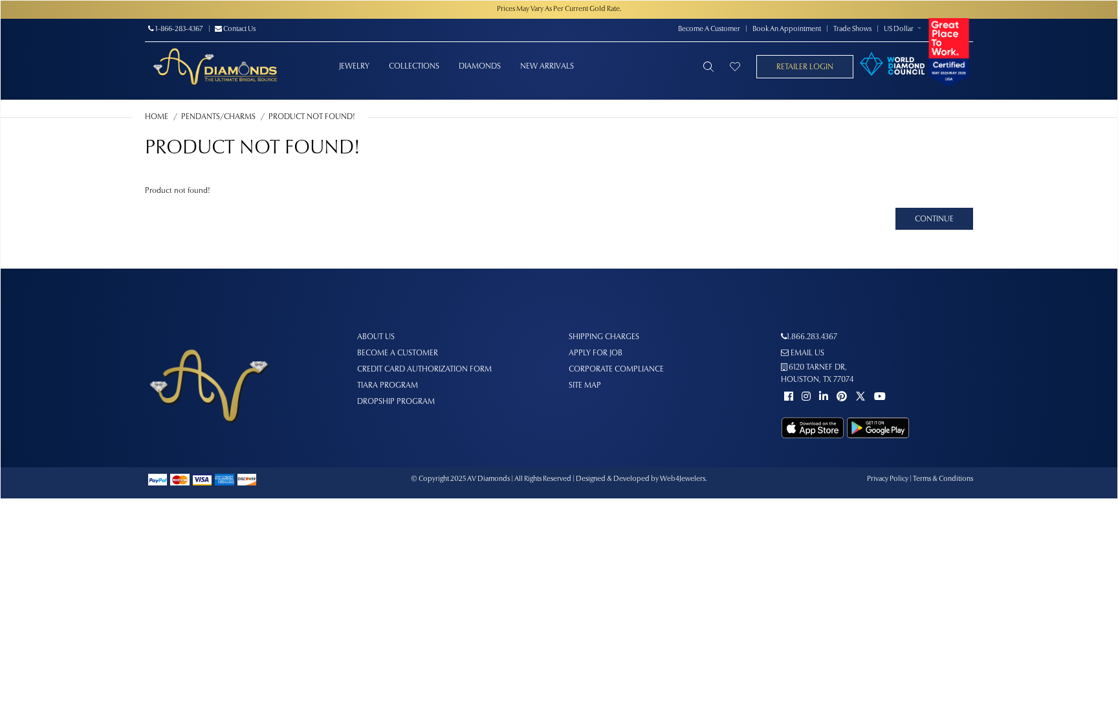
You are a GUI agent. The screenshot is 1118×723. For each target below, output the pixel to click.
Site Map (585, 386)
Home (156, 117)
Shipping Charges (604, 337)
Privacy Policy (887, 479)
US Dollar (899, 29)
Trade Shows (852, 29)
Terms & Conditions (943, 479)
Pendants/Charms (218, 117)
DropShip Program (396, 402)
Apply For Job (595, 353)
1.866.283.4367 (812, 337)
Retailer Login (804, 67)
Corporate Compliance (616, 369)
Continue (934, 219)
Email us (806, 353)
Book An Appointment (786, 29)
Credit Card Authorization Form (424, 369)
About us (376, 337)
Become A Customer (709, 29)
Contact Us (239, 29)
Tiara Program (387, 386)
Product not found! (312, 117)
